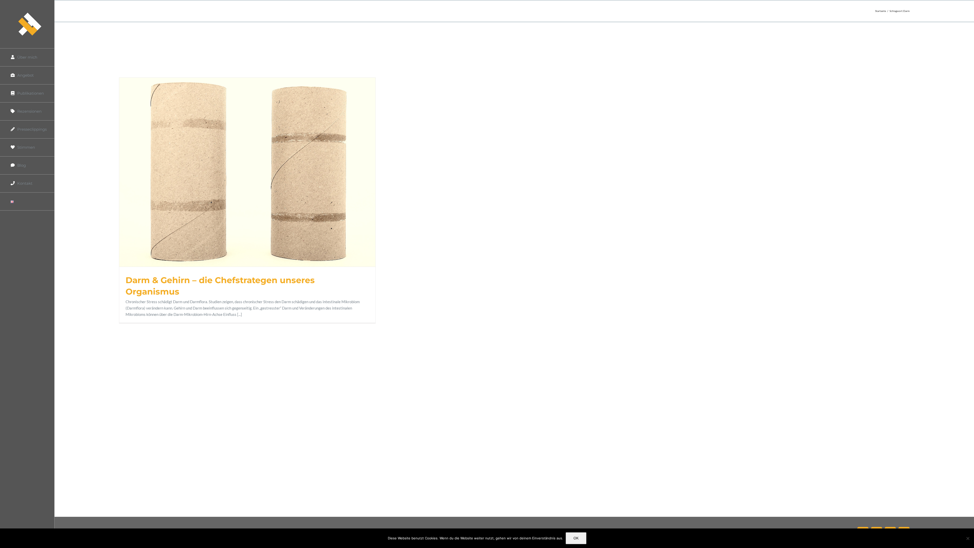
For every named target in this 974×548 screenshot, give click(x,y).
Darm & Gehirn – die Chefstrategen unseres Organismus (241, 172)
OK (576, 538)
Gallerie (253, 172)
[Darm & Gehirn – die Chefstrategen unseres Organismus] (247, 172)
